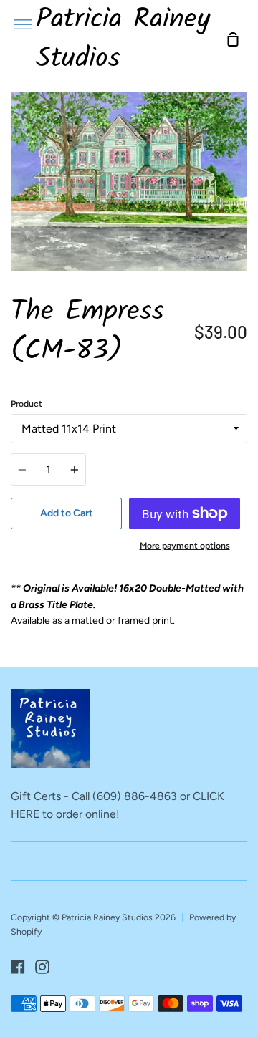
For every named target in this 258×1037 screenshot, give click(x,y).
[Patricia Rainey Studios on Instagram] (42, 967)
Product (26, 403)
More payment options (185, 545)
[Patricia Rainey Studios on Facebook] (18, 967)
